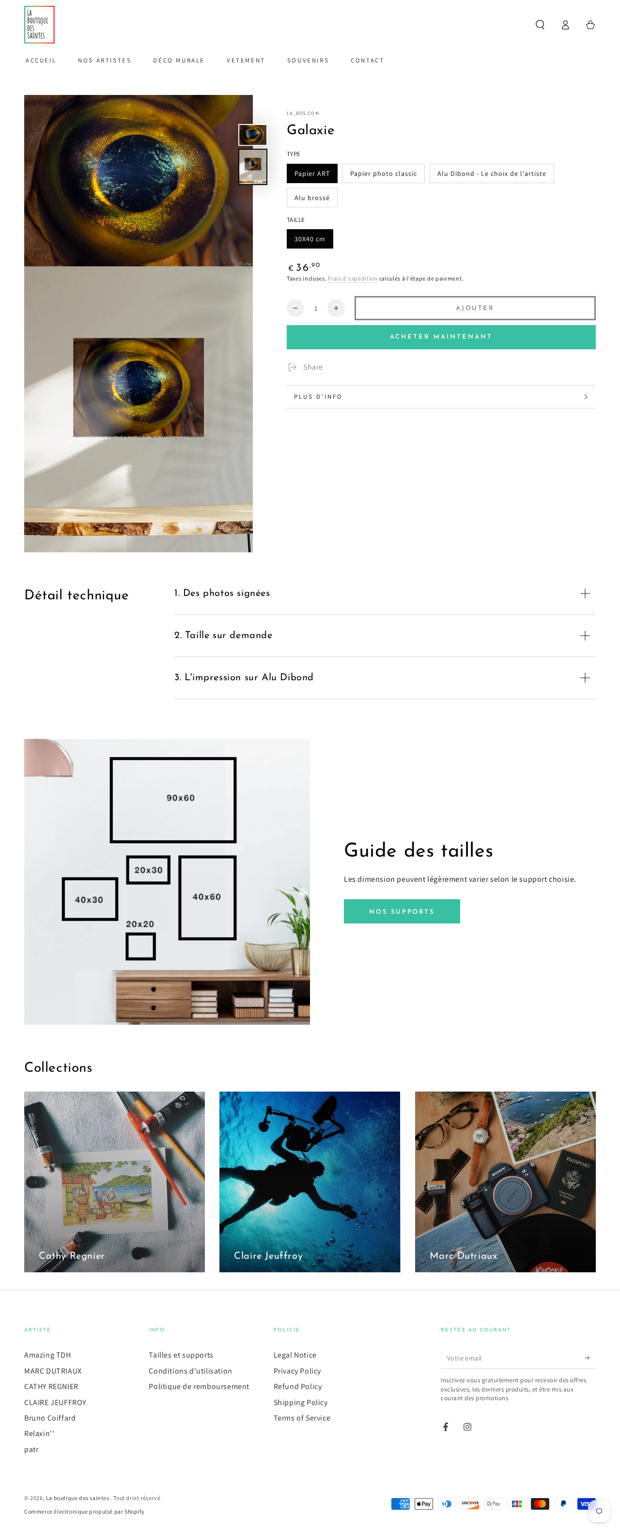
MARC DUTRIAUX (53, 1371)
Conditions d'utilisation (190, 1371)
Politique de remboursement (199, 1386)
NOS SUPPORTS (401, 912)
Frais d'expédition (353, 278)
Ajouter (475, 309)
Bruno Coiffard (50, 1418)
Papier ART (312, 173)
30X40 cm (310, 238)
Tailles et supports (181, 1355)
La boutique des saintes (78, 1497)
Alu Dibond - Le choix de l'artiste (491, 173)
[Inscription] (590, 1357)
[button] (540, 24)
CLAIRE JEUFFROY (55, 1402)
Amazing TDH (47, 1355)
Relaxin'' (39, 1433)
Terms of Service (302, 1418)
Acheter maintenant (441, 337)
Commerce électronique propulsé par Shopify (84, 1511)
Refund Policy (298, 1386)
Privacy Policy (297, 1371)
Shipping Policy (301, 1402)
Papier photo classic (383, 173)
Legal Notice (295, 1355)
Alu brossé (312, 197)
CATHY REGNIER (51, 1386)
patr (31, 1449)
